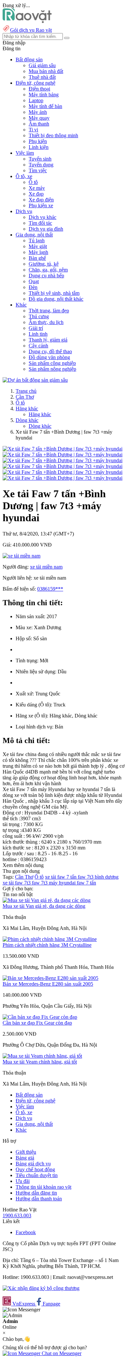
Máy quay (39, 118)
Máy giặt (38, 246)
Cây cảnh (38, 345)
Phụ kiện (38, 141)
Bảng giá (25, 1158)
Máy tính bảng (44, 94)
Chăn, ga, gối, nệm (48, 269)
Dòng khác (27, 420)
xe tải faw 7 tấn (61, 877)
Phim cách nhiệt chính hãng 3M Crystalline (47, 945)
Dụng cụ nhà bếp (46, 275)
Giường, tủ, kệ (44, 264)
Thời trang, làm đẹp (49, 310)
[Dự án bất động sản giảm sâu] (35, 380)
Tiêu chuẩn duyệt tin (37, 1175)
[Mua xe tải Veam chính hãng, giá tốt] (42, 1056)
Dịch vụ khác (42, 217)
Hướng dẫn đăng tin (36, 1193)
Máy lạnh (38, 252)
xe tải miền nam (46, 567)
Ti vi (33, 129)
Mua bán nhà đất (46, 71)
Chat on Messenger (60, 1353)
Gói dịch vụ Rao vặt (31, 30)
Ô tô (33, 182)
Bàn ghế (37, 258)
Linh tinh (38, 334)
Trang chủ (26, 391)
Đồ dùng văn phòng (49, 357)
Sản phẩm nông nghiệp (52, 369)
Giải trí (36, 328)
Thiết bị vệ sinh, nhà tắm (54, 293)
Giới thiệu (26, 1152)
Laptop (36, 100)
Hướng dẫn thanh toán (39, 1198)
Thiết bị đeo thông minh (53, 135)
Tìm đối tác (40, 223)
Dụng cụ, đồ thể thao (50, 351)
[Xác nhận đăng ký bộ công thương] (41, 1288)
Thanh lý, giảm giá (48, 340)
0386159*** (50, 589)
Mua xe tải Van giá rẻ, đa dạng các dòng (44, 906)
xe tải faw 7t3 (17, 882)
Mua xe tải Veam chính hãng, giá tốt (40, 1061)
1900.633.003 (17, 1215)
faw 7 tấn (86, 882)
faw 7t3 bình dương (98, 877)
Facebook (26, 1232)
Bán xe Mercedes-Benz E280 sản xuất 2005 (48, 984)
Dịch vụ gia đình (46, 229)
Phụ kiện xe (41, 205)
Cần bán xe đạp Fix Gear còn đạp (37, 1023)
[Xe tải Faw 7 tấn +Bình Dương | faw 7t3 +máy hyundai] (62, 448)
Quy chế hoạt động (35, 1169)
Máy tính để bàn (45, 106)
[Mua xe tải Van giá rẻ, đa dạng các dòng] (47, 900)
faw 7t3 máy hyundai (54, 882)
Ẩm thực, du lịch (46, 322)
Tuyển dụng (41, 164)
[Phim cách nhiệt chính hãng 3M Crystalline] (50, 939)
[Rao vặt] (27, 21)
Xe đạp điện (41, 199)
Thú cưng (39, 316)
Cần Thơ (25, 397)
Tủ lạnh (37, 240)
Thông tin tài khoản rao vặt (43, 1187)
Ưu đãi (23, 1181)
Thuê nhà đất (42, 77)
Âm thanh (39, 123)
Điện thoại (39, 88)
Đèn (33, 287)
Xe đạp (36, 194)
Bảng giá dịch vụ (33, 1163)
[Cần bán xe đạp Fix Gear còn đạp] (40, 1017)
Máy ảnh (38, 112)
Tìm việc (38, 170)
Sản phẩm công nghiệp (52, 363)
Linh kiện (39, 147)
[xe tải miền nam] (21, 556)
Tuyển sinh (40, 159)
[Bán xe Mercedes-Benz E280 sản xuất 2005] (50, 978)
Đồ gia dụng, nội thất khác (56, 299)
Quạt (34, 281)
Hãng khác (27, 408)
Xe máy (37, 188)
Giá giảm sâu (42, 65)
